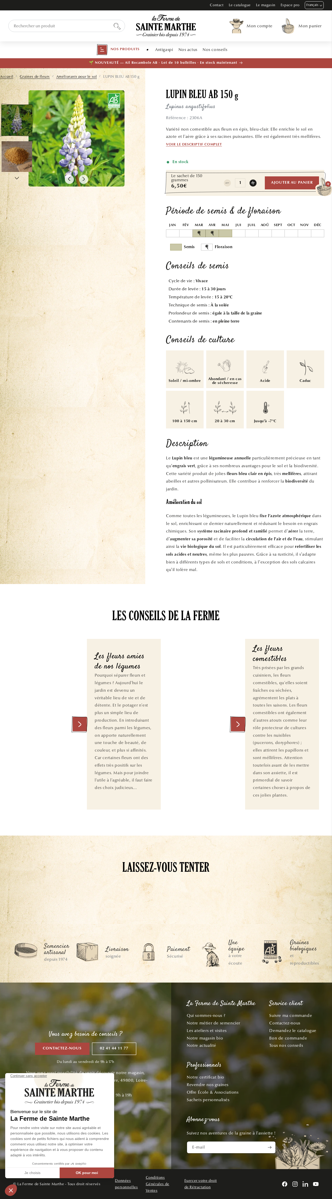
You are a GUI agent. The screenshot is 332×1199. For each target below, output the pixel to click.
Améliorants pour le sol (76, 76)
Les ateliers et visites (207, 1030)
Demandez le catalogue (292, 1030)
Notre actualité (201, 1045)
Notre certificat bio (205, 1077)
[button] (118, 49)
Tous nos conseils (286, 1045)
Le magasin (265, 5)
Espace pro (290, 5)
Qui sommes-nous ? (206, 1015)
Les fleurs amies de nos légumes (120, 662)
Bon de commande (288, 1038)
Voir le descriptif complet (194, 144)
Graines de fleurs (35, 76)
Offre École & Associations (213, 1092)
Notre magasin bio (205, 1038)
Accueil (6, 76)
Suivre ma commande (290, 1015)
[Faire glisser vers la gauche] (69, 179)
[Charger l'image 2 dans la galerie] (17, 157)
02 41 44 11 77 (114, 1048)
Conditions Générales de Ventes (157, 1184)
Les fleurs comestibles (270, 654)
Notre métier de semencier (213, 1023)
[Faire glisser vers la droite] (83, 179)
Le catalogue (240, 5)
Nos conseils (215, 49)
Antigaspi (164, 49)
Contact (216, 5)
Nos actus (187, 49)
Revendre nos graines (208, 1084)
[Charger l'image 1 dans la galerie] (17, 120)
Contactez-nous (62, 1048)
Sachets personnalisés (208, 1099)
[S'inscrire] (269, 1147)
